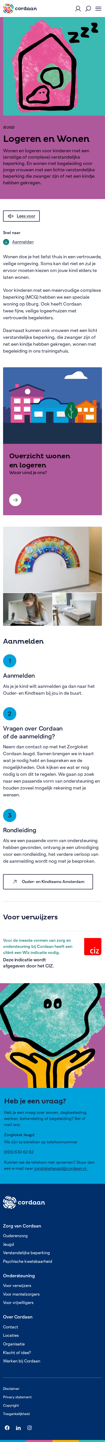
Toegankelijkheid (16, 1414)
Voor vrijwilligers (18, 1302)
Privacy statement (17, 1397)
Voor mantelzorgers (21, 1294)
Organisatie (14, 1344)
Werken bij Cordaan (21, 1361)
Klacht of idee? (17, 1352)
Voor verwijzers (17, 1285)
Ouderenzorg (15, 1236)
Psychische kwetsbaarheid (27, 1261)
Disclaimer (11, 1389)
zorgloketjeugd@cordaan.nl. (60, 1168)
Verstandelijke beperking (26, 1253)
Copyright (11, 1405)
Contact (10, 1327)
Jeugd (9, 127)
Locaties (11, 1335)
